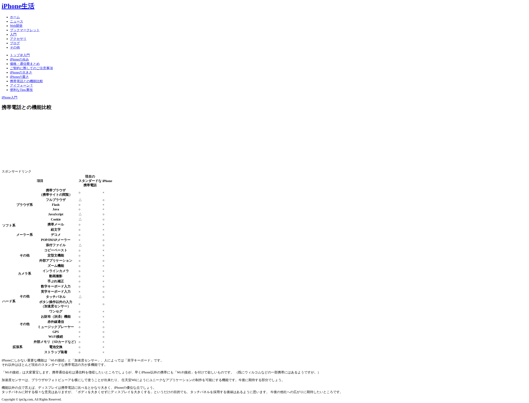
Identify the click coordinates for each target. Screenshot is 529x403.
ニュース (16, 21)
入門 (13, 34)
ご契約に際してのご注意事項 (31, 68)
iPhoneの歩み (19, 59)
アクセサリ (18, 39)
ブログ (15, 43)
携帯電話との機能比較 (26, 81)
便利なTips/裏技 (21, 90)
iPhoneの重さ (19, 77)
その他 (15, 47)
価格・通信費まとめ (25, 64)
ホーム (15, 17)
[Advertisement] (67, 144)
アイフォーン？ (21, 85)
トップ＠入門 (20, 55)
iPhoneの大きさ (21, 72)
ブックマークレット (25, 30)
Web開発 (16, 25)
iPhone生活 (18, 6)
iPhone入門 (9, 97)
